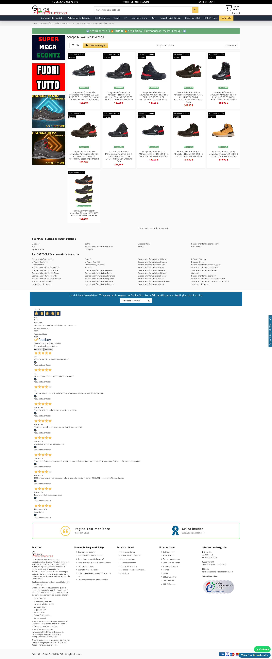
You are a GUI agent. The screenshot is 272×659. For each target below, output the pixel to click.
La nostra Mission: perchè (44, 604)
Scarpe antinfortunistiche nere (151, 284)
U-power (35, 244)
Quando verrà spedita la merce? (91, 559)
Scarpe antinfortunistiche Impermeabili (208, 278)
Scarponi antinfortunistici (42, 281)
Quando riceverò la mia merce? (90, 555)
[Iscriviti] (149, 300)
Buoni (165, 573)
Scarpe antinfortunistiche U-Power (153, 259)
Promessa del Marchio (43, 601)
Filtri (77, 45)
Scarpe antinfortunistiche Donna (99, 281)
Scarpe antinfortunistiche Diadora (152, 262)
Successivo (48, 349)
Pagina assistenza (128, 552)
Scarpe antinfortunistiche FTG (151, 267)
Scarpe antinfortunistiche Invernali (100, 276)
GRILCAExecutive (169, 577)
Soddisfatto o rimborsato (131, 555)
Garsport (89, 249)
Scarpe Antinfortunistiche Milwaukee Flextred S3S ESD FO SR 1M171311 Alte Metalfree (223, 154)
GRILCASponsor (169, 584)
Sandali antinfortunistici (42, 284)
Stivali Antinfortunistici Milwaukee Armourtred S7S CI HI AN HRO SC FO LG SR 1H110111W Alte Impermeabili (223, 96)
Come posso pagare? (86, 552)
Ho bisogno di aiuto (86, 566)
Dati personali (168, 552)
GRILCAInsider (168, 580)
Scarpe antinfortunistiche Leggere (205, 264)
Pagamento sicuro (128, 559)
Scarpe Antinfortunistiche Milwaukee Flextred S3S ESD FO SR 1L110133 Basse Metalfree (153, 154)
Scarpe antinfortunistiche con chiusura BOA (210, 281)
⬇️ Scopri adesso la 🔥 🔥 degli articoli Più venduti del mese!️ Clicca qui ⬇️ (136, 31)
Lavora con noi (40, 618)
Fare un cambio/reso (171, 559)
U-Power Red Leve (40, 262)
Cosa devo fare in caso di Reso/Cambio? (94, 563)
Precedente (38, 349)
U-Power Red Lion (198, 259)
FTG (33, 246)
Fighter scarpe (38, 249)
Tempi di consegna (128, 563)
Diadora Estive (38, 264)
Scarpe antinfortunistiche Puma (98, 273)
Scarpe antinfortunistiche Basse (152, 276)
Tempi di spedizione (129, 566)
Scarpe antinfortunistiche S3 (203, 276)
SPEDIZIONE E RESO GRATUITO (136, 2)
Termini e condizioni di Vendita (133, 570)
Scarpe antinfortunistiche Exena (46, 273)
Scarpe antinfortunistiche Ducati (99, 246)
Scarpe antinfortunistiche (43, 259)
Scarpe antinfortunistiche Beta (204, 270)
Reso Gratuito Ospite (171, 563)
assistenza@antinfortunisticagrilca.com (217, 572)
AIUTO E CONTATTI (207, 2)
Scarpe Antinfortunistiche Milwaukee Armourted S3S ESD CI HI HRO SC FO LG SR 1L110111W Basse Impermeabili (84, 155)
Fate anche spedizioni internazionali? (93, 580)
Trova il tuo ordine (170, 566)
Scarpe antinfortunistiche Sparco (205, 244)
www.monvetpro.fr (60, 621)
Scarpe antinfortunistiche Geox (151, 270)
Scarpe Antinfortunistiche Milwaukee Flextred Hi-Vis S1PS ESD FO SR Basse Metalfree (84, 213)
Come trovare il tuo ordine (88, 570)
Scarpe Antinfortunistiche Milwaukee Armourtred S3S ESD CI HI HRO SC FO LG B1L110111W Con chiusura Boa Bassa (188, 97)
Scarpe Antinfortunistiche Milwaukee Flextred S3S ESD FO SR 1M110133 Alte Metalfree (188, 154)
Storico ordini (168, 555)
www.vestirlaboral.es (61, 640)
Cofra (87, 244)
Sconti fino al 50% (270, 334)
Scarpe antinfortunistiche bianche (99, 284)
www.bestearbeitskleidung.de (44, 632)
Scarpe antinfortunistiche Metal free (153, 281)
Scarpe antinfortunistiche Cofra (151, 264)
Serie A (88, 259)
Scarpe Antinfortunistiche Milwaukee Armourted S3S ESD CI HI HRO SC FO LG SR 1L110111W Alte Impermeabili (153, 96)
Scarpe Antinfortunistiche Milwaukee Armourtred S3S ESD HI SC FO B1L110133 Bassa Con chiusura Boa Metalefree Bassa (84, 96)
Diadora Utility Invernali (95, 264)
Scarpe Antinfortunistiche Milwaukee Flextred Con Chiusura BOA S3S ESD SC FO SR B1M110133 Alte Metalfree (119, 96)
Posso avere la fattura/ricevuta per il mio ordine (94, 574)
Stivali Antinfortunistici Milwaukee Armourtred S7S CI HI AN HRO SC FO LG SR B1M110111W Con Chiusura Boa (118, 156)
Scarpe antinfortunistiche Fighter (152, 273)
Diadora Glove (197, 262)
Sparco (88, 267)
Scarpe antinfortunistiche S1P (151, 278)
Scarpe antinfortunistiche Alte (44, 276)
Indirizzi (166, 570)
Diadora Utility (144, 244)
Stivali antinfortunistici (200, 284)
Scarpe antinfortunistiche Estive (45, 267)
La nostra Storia (40, 607)
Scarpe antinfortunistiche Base (204, 267)
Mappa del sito (40, 609)
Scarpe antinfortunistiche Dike (45, 270)
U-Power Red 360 (92, 262)
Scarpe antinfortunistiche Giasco (99, 270)
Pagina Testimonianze (42, 615)
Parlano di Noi (39, 612)
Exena (141, 246)
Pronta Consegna (97, 45)
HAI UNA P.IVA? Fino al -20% (65, 2)
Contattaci (125, 573)
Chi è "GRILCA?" (40, 598)
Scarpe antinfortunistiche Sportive (99, 278)
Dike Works (196, 246)
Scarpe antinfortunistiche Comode (46, 278)
